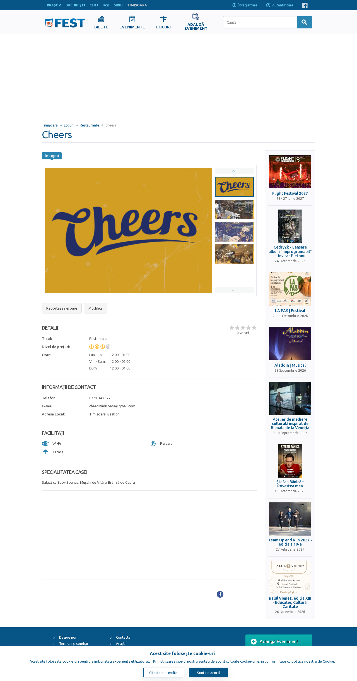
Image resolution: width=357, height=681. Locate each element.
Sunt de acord (208, 673)
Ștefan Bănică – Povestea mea (290, 484)
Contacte (123, 637)
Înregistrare (247, 5)
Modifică (95, 308)
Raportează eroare (61, 308)
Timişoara (50, 125)
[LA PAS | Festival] (290, 289)
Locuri (69, 125)
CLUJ (94, 5)
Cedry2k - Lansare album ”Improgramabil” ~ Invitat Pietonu (290, 251)
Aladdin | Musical (290, 365)
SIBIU (118, 5)
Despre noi (67, 637)
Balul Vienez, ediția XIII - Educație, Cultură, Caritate (290, 602)
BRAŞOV (54, 5)
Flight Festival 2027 (290, 193)
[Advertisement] (178, 76)
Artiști (121, 643)
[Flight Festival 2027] (290, 171)
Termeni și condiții (73, 643)
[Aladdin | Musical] (290, 343)
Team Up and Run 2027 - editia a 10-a (290, 542)
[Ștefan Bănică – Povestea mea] (290, 461)
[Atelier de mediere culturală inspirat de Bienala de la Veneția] (290, 398)
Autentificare (282, 5)
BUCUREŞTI (75, 5)
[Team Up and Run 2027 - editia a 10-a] (290, 519)
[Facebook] (220, 594)
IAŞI (106, 5)
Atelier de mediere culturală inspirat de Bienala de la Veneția (290, 423)
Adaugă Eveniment (279, 641)
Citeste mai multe (163, 673)
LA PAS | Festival (290, 311)
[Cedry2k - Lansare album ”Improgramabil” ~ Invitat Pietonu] (290, 226)
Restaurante (89, 125)
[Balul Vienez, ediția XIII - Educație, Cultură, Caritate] (290, 577)
